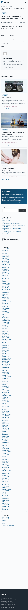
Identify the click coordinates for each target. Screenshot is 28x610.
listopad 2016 (5, 431)
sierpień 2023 (5, 305)
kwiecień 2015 (5, 461)
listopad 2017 (5, 412)
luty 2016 (4, 445)
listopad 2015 (5, 450)
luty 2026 (4, 258)
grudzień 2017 (5, 411)
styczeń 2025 (5, 278)
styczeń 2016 (5, 447)
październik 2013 (6, 489)
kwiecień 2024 (5, 292)
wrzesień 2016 (5, 434)
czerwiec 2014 (6, 476)
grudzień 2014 (5, 467)
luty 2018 (4, 408)
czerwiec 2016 (6, 439)
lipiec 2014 (5, 475)
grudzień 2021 (5, 336)
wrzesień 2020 (6, 359)
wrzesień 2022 (6, 322)
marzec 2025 (5, 275)
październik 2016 (6, 433)
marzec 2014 (5, 481)
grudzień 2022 (5, 317)
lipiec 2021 (4, 344)
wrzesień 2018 (5, 397)
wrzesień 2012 (5, 509)
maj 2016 (4, 440)
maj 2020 (4, 366)
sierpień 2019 (5, 380)
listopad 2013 (5, 487)
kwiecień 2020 (5, 367)
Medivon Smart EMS (8, 168)
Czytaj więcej (5, 108)
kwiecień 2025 (5, 273)
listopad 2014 (5, 469)
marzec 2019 (5, 387)
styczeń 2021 (5, 353)
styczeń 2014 (5, 484)
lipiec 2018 (5, 400)
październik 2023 (6, 302)
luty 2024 (4, 295)
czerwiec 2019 (6, 383)
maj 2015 (4, 459)
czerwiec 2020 (6, 364)
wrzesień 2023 (6, 303)
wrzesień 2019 (5, 378)
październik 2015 (6, 451)
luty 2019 (4, 389)
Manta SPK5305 (6, 98)
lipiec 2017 (5, 419)
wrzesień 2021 (5, 341)
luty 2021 (4, 352)
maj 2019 (4, 384)
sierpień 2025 (5, 267)
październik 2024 (6, 283)
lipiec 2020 (5, 362)
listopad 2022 (5, 319)
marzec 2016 (5, 444)
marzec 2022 (5, 331)
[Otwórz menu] (25, 2)
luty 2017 (4, 426)
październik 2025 (6, 264)
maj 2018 (4, 403)
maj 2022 (4, 328)
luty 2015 (4, 464)
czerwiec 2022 (6, 327)
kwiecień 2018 (5, 405)
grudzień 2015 (5, 448)
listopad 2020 (5, 356)
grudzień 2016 (5, 430)
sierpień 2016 (5, 436)
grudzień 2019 (5, 373)
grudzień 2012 (5, 504)
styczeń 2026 (5, 259)
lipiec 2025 (5, 269)
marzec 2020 (5, 369)
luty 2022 (4, 333)
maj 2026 (4, 253)
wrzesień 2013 (5, 490)
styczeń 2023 (5, 316)
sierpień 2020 (5, 361)
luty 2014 (4, 483)
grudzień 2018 (5, 392)
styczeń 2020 (5, 372)
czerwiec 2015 (5, 458)
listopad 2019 (5, 375)
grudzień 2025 (5, 261)
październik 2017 (6, 414)
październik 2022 (6, 320)
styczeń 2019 (5, 391)
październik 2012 (6, 508)
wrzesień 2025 (6, 266)
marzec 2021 (5, 350)
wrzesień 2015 (5, 453)
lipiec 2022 (5, 325)
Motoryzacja (5, 522)
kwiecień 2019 (5, 386)
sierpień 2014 (5, 473)
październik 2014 (6, 470)
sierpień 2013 (5, 492)
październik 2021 (6, 339)
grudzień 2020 (5, 355)
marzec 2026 (5, 256)
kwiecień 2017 (5, 423)
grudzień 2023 (5, 298)
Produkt (4, 13)
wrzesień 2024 (6, 284)
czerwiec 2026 (6, 252)
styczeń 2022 (5, 334)
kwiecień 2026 (5, 255)
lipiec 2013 (4, 494)
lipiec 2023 (5, 306)
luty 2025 (4, 277)
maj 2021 (4, 347)
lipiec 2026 (5, 250)
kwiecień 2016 (5, 442)
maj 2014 (4, 478)
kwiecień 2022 (5, 330)
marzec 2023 (5, 312)
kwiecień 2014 (5, 480)
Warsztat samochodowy (8, 525)
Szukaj (4, 208)
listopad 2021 (5, 337)
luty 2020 (4, 370)
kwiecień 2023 (5, 311)
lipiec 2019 (5, 381)
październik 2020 (6, 358)
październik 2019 (6, 376)
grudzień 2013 (5, 486)
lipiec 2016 (5, 437)
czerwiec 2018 (6, 401)
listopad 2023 (5, 300)
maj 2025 (4, 272)
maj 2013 (4, 497)
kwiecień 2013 (5, 498)
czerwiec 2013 (5, 495)
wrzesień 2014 (6, 472)
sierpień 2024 (5, 286)
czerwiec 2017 (6, 420)
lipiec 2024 (5, 288)
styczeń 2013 (5, 503)
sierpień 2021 (5, 342)
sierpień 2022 (5, 323)
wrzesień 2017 (5, 416)
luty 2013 (4, 501)
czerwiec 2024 (6, 289)
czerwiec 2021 (5, 345)
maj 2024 (4, 291)
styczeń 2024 (5, 297)
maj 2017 (4, 422)
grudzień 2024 (6, 280)
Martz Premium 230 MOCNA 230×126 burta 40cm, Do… (13, 133)
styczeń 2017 (5, 428)
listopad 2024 (5, 281)
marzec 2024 (5, 294)
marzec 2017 (5, 425)
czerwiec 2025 (6, 270)
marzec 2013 (5, 500)
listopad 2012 (5, 506)
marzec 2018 (5, 406)
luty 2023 (4, 314)
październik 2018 (6, 395)
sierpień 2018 (5, 398)
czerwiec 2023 (6, 308)
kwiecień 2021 (5, 348)
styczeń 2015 (5, 465)
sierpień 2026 (5, 248)
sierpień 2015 (5, 455)
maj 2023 (4, 309)
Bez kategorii (5, 517)
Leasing (4, 520)
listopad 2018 (5, 394)
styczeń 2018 (5, 409)
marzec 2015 (5, 462)
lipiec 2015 (4, 456)
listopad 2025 (5, 263)
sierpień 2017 (5, 417)
